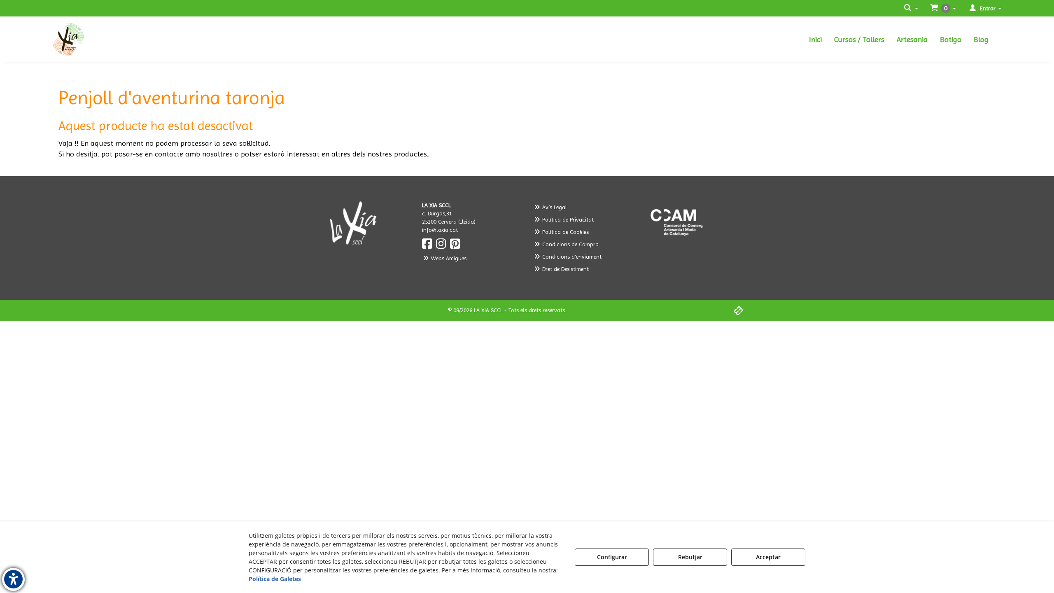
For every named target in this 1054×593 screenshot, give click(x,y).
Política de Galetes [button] (275, 579)
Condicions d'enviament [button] (571, 256)
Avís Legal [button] (554, 207)
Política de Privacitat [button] (567, 219)
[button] (118, 39)
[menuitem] (815, 39)
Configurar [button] (612, 557)
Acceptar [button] (768, 557)
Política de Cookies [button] (565, 232)
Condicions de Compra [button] (570, 244)
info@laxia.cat (440, 229)
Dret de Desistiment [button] (565, 269)
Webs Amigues (447, 258)
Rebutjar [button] (690, 557)
